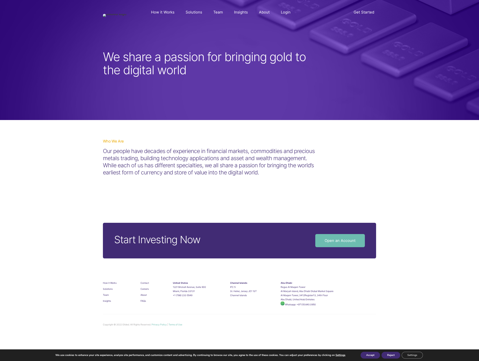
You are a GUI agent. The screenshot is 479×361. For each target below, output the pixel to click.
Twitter (359, 324)
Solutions (194, 12)
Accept (370, 355)
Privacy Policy (159, 324)
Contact (145, 282)
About (264, 12)
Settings (340, 355)
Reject (391, 355)
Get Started (364, 12)
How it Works (162, 12)
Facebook (373, 324)
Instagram (366, 324)
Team (218, 12)
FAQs (143, 300)
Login (286, 12)
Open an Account (340, 240)
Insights (241, 12)
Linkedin (352, 324)
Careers (145, 288)
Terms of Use (175, 324)
